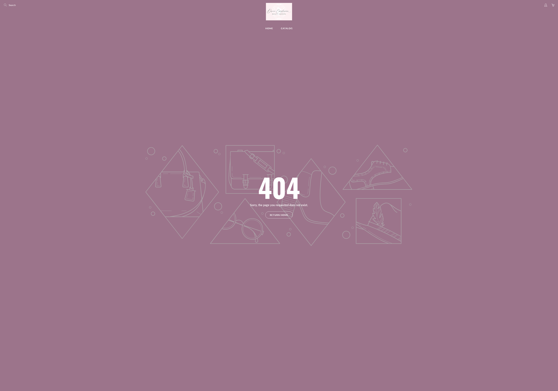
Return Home (279, 214)
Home (269, 28)
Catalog (287, 28)
